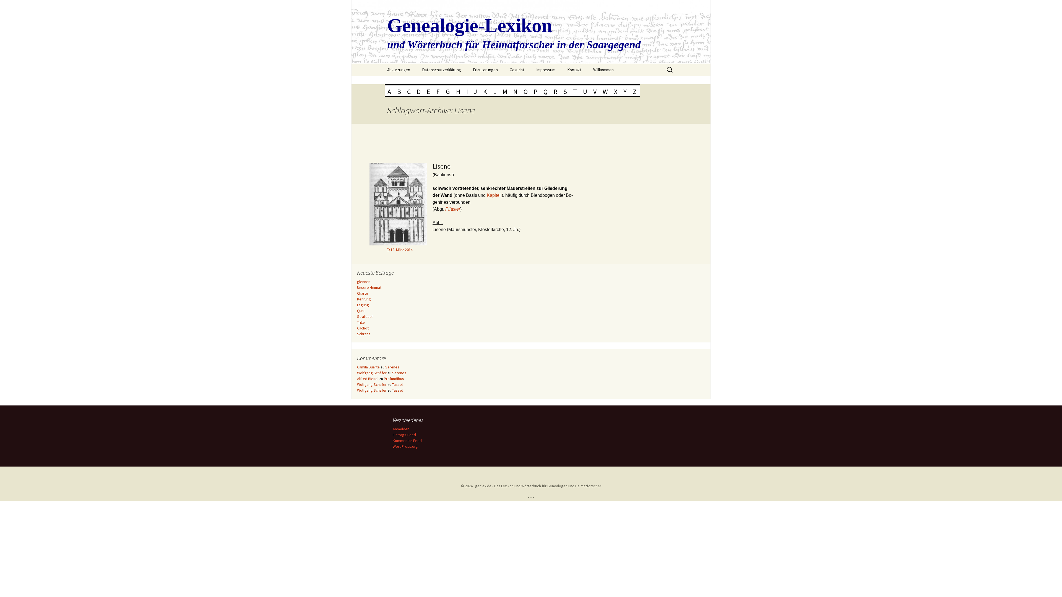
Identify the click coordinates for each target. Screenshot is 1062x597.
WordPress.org (405, 446)
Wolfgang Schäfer (372, 372)
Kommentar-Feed (407, 440)
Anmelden (401, 428)
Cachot (363, 328)
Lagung (363, 304)
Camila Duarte (368, 367)
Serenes (392, 367)
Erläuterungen (485, 69)
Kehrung (364, 299)
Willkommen (603, 69)
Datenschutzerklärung (441, 69)
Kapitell (494, 195)
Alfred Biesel (367, 378)
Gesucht (517, 69)
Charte (362, 293)
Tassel (397, 384)
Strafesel (365, 316)
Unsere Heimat (369, 287)
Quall (361, 310)
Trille (361, 322)
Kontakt (574, 69)
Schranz (363, 333)
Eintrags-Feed (404, 434)
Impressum (545, 69)
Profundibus (394, 378)
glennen (363, 281)
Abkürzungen (398, 69)
